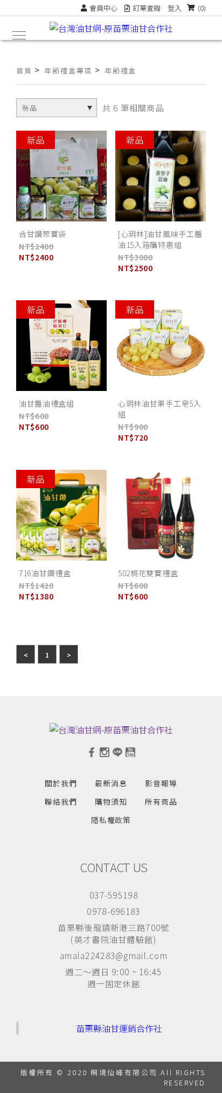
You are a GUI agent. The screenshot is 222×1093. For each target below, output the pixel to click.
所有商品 (161, 801)
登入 (175, 8)
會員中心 (103, 8)
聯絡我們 (61, 801)
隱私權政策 (111, 819)
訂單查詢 (147, 8)
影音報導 (161, 783)
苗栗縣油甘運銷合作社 (119, 1028)
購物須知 (111, 801)
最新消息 (111, 783)
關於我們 (61, 783)
